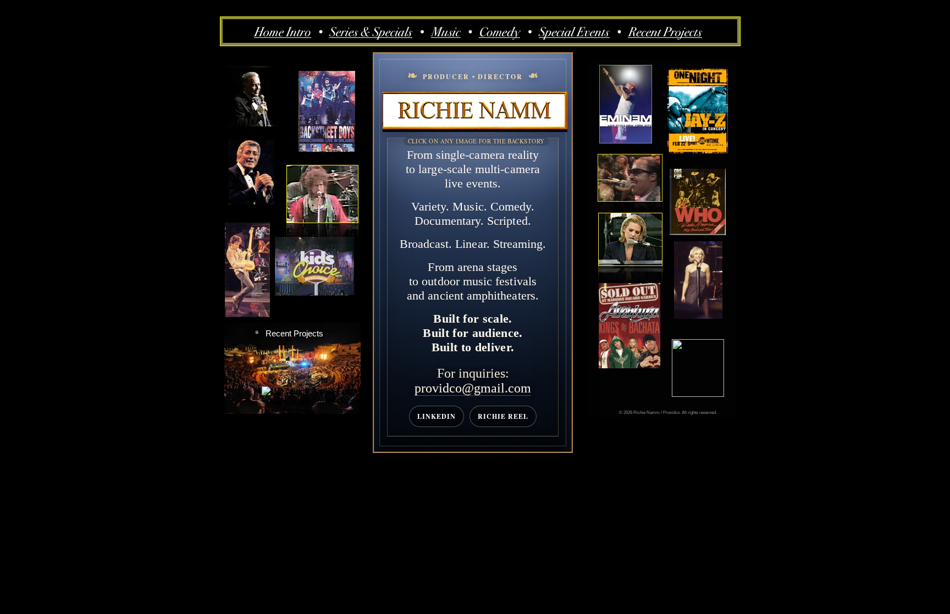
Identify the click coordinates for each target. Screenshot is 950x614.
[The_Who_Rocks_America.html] (698, 232)
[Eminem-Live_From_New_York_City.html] (625, 140)
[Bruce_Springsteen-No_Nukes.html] (247, 314)
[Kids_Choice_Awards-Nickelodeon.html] (315, 293)
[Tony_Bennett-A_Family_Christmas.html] (251, 201)
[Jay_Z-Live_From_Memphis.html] (697, 150)
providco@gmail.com (473, 388)
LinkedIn (436, 416)
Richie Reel (503, 416)
